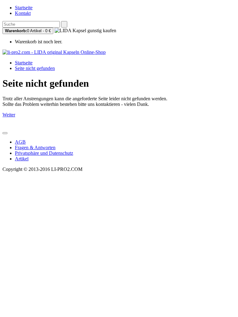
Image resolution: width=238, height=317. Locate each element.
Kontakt (23, 13)
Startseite (24, 7)
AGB (20, 142)
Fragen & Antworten (35, 147)
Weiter (8, 114)
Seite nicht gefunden (35, 68)
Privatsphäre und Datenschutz (44, 153)
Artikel (22, 158)
